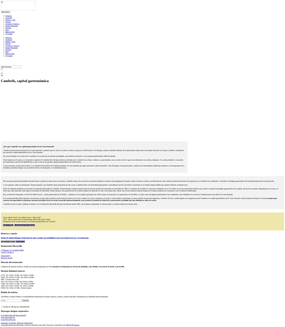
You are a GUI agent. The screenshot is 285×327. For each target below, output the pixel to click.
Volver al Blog (8, 225)
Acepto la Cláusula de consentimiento (16, 307)
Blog (7, 30)
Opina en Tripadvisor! (25, 323)
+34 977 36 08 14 (7, 252)
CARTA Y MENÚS (8, 242)
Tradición (8, 18)
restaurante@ (5, 256)
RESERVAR (20, 242)
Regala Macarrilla (11, 26)
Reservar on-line (6, 258)
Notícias (8, 28)
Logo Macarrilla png (8, 320)
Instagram (4, 323)
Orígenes (8, 16)
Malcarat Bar (9, 32)
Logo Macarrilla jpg (8, 317)
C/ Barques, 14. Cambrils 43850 (12, 250)
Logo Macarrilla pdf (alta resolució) (13, 315)
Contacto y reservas (12, 24)
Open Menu (5, 12)
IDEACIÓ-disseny (72, 325)
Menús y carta (10, 20)
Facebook (12, 323)
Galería (7, 22)
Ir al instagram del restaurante (24, 225)
